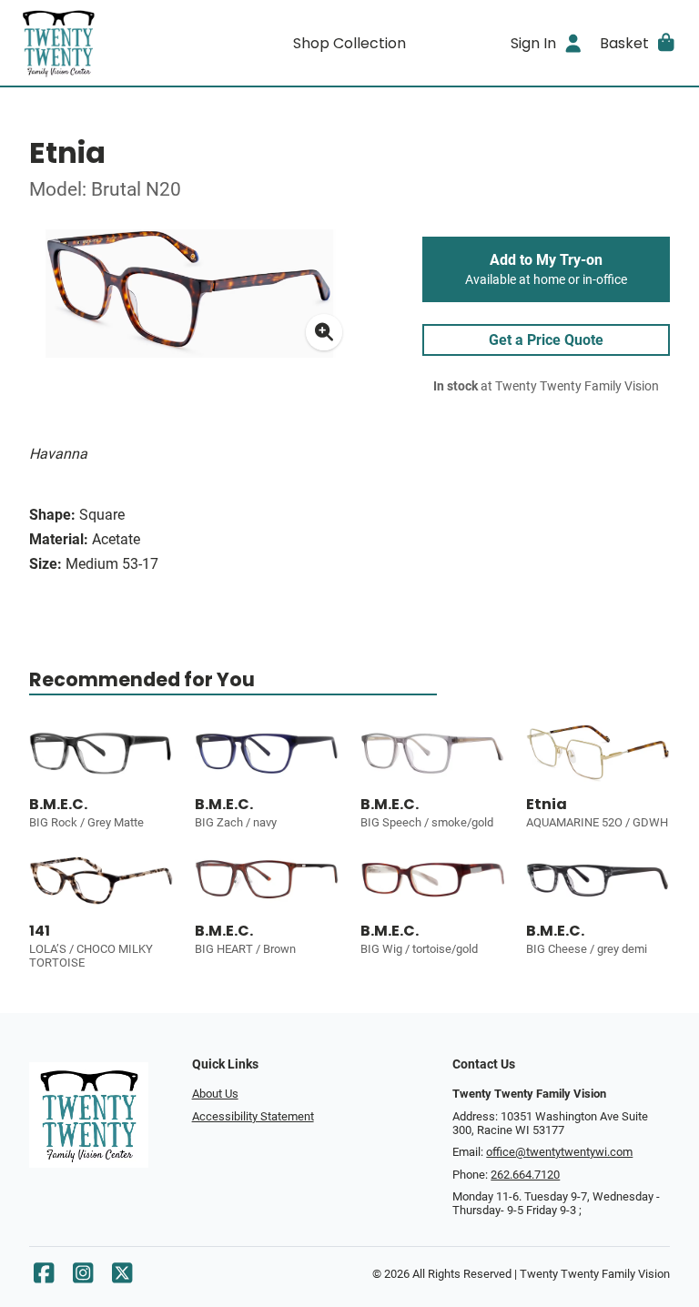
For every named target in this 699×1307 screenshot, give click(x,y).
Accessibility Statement (253, 1116)
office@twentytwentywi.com (559, 1152)
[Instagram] (82, 1277)
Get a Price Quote (546, 340)
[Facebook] (43, 1277)
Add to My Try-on (546, 269)
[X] (122, 1277)
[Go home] (98, 43)
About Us (215, 1093)
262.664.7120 (525, 1174)
